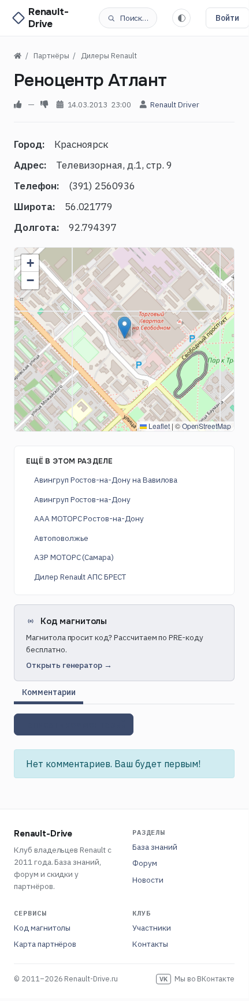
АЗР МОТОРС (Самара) (74, 557)
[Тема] (181, 18)
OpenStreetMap (206, 426)
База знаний (154, 847)
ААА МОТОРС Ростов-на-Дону (89, 518)
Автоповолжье (61, 538)
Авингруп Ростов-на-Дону (82, 499)
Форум (144, 863)
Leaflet (158, 426)
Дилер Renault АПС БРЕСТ (80, 577)
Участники (151, 927)
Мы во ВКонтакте (197, 978)
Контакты (150, 944)
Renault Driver (174, 104)
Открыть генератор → (69, 665)
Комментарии (48, 692)
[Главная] (17, 56)
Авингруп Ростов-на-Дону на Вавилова (105, 480)
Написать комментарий (73, 724)
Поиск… (134, 18)
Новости (147, 880)
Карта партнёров (45, 944)
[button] (124, 327)
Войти (227, 18)
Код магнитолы (42, 927)
